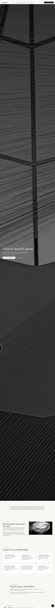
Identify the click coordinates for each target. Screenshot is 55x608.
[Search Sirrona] (42, 2)
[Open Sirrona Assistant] (53, 606)
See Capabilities (20, 257)
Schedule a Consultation (9, 257)
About (28, 2)
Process (24, 2)
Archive (32, 2)
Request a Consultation (49, 2)
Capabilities (18, 2)
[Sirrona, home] (4, 2)
